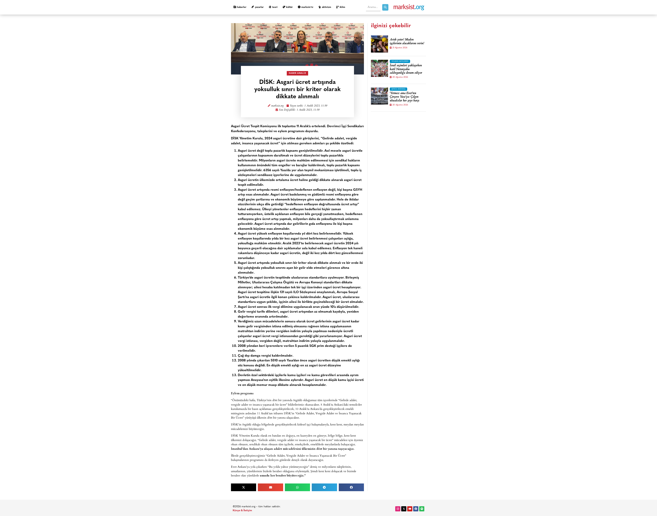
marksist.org (277, 106)
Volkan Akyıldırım (399, 61)
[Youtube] (409, 508)
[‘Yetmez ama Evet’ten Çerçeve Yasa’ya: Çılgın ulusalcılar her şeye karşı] (379, 96)
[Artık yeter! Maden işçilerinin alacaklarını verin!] (379, 44)
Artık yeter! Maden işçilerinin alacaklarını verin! (407, 41)
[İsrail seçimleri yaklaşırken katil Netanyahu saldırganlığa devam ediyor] (379, 68)
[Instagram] (397, 508)
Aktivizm (326, 7)
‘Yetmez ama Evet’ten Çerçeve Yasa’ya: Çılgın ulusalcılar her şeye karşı (404, 97)
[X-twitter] (403, 508)
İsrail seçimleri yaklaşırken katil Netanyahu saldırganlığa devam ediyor (406, 69)
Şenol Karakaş (398, 89)
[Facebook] (415, 508)
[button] (243, 487)
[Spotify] (421, 508)
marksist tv (307, 7)
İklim (342, 7)
